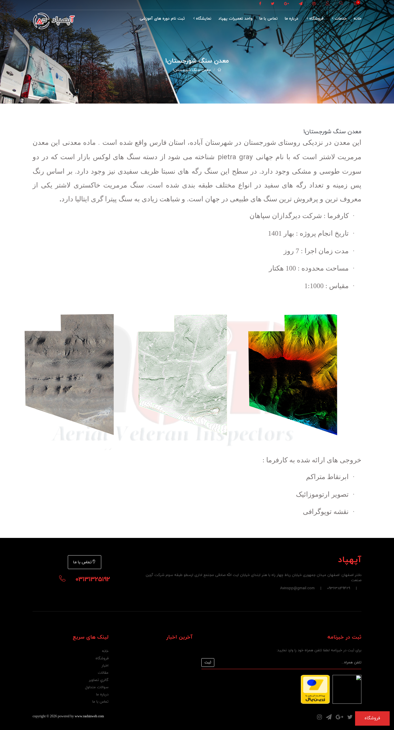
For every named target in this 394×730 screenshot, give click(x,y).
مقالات (103, 672)
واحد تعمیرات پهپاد (235, 18)
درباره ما (291, 18)
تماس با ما (268, 18)
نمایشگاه (203, 18)
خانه (357, 18)
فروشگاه (316, 18)
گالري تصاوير (98, 680)
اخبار (105, 665)
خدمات (340, 18)
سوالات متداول (96, 687)
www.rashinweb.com (89, 716)
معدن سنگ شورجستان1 (192, 70)
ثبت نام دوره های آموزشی (162, 18)
